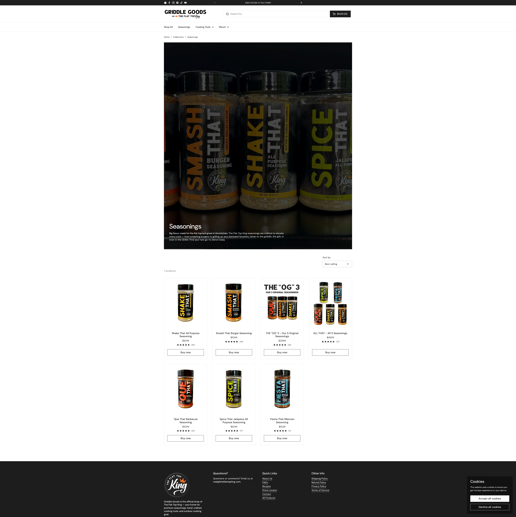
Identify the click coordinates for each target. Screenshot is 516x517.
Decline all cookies (490, 507)
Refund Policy (318, 482)
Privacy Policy (318, 486)
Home (166, 37)
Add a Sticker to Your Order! (258, 3)
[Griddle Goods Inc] (185, 14)
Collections (178, 37)
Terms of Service (320, 490)
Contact (266, 494)
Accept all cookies (490, 498)
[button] (340, 14)
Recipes (266, 486)
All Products (268, 497)
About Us (267, 478)
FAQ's (265, 482)
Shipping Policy (319, 478)
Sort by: (327, 257)
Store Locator (269, 490)
